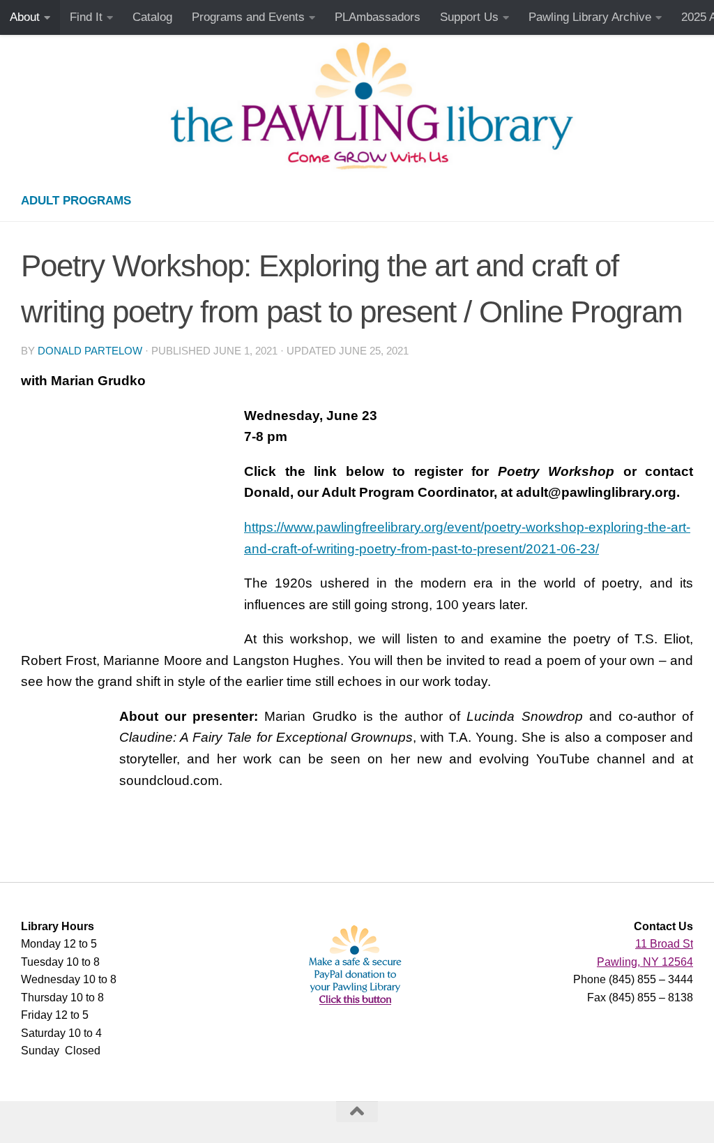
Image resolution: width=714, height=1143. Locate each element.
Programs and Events (248, 17)
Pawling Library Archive (590, 17)
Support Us (469, 17)
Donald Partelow (90, 351)
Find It (86, 17)
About (25, 17)
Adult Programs (76, 200)
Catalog (152, 17)
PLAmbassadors (377, 17)
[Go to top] (357, 1111)
